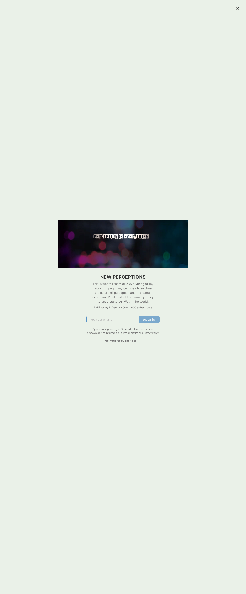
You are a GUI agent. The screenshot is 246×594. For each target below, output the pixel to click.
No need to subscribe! (120, 340)
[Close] (237, 8)
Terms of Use (141, 329)
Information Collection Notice (122, 333)
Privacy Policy (151, 333)
